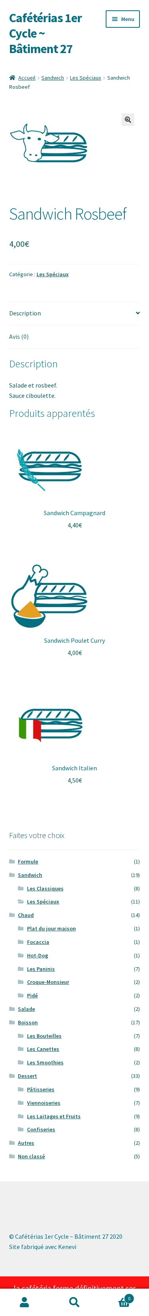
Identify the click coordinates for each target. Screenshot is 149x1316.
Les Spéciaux (85, 77)
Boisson (28, 1022)
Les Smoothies (45, 1062)
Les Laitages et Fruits (54, 1116)
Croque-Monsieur (48, 982)
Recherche (74, 1302)
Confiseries (41, 1129)
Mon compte (25, 1302)
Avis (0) (19, 336)
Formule (28, 861)
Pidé (32, 995)
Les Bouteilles (44, 1035)
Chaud (26, 915)
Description (25, 313)
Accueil (26, 77)
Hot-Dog (37, 955)
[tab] (74, 313)
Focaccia (38, 941)
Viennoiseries (43, 1102)
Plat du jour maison (51, 928)
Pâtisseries (40, 1089)
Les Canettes (43, 1048)
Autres (26, 1142)
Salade (26, 1008)
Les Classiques (45, 888)
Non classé (31, 1156)
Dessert (27, 1075)
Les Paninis (41, 968)
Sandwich (52, 77)
